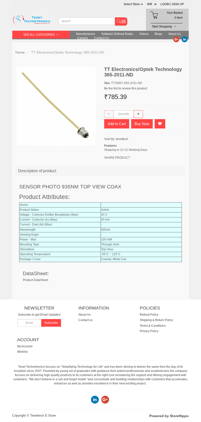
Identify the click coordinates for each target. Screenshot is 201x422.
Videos (144, 34)
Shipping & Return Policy (156, 320)
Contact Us (101, 38)
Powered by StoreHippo (169, 416)
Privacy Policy (149, 331)
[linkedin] (185, 39)
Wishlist (22, 351)
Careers (82, 38)
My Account (24, 346)
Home (20, 52)
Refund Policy (149, 314)
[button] (133, 4)
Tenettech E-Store (43, 415)
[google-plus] (176, 39)
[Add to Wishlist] (160, 123)
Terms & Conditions (153, 325)
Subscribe (51, 322)
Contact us (85, 320)
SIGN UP (178, 4)
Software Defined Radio (117, 34)
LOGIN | (166, 4)
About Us (174, 34)
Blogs (158, 34)
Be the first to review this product (125, 88)
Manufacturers (85, 34)
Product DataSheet (35, 280)
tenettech (122, 139)
